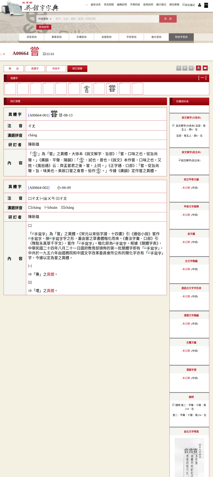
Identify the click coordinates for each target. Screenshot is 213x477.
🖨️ (198, 68)
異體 (50, 274)
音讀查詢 (106, 37)
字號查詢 (131, 37)
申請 (194, 187)
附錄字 (56, 68)
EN (206, 4)
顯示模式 (161, 4)
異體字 (35, 68)
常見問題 (109, 4)
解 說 (14, 68)
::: (87, 4)
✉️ (205, 68)
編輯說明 (122, 4)
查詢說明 (44, 27)
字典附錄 (135, 4)
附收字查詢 (181, 37)
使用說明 (148, 4)
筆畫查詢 (57, 37)
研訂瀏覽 (77, 68)
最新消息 (96, 4)
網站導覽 (174, 4)
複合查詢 (156, 37)
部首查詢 (32, 37)
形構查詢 (82, 37)
